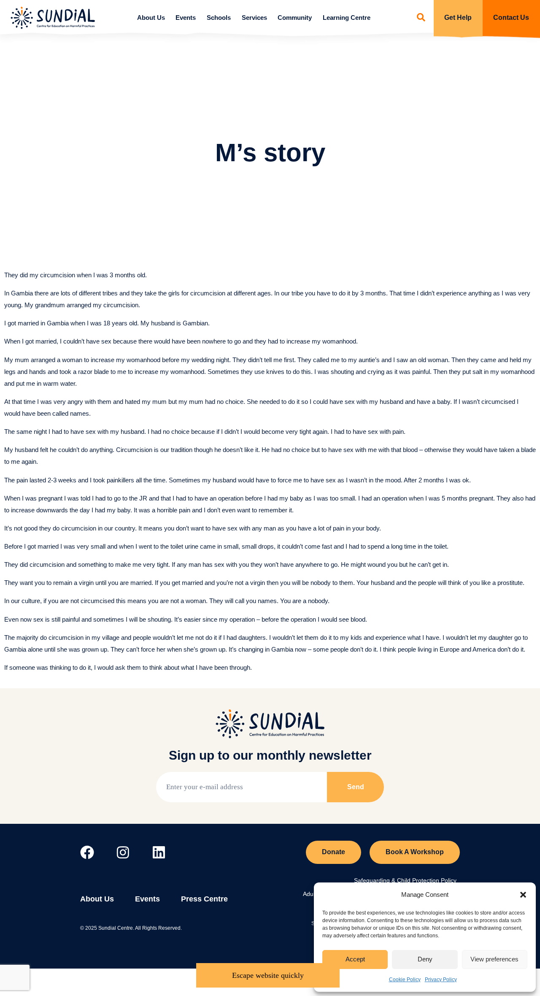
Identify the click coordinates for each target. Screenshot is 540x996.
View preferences (494, 959)
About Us (151, 17)
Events (186, 17)
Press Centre (204, 899)
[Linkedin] (159, 852)
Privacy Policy (441, 979)
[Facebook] (87, 852)
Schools (219, 17)
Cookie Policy (405, 979)
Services (254, 17)
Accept (355, 959)
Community (295, 17)
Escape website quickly (268, 975)
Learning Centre (346, 17)
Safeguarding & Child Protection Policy (405, 880)
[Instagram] (123, 852)
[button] (523, 894)
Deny (425, 959)
